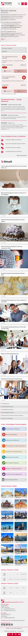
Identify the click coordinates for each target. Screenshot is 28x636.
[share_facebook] (12, 634)
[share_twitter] (15, 634)
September (23, 574)
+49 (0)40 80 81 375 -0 (9, 609)
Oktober (10, 579)
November (17, 579)
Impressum (21, 631)
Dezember (23, 579)
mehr (2, 39)
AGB (8, 628)
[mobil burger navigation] (19, 3)
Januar (10, 587)
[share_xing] (9, 634)
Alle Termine (8, 71)
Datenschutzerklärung (10, 631)
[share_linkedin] (19, 634)
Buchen (21, 71)
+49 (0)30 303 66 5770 (9, 617)
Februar (17, 587)
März (23, 587)
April (10, 592)
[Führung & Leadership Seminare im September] (22, 3)
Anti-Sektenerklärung (16, 628)
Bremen (4, 67)
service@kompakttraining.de (17, 620)
